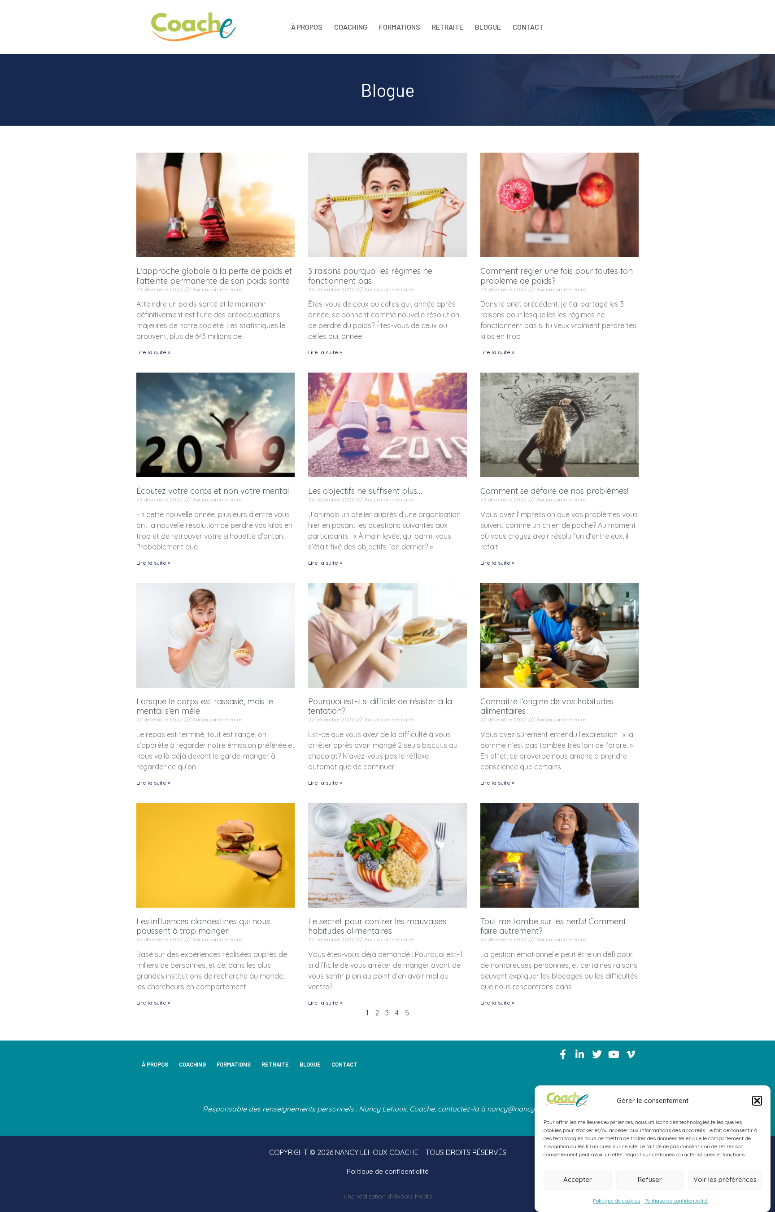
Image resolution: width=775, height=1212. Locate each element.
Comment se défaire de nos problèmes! (554, 491)
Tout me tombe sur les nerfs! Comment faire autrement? (553, 926)
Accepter (577, 1180)
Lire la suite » (153, 352)
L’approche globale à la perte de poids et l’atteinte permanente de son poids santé (214, 276)
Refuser (650, 1180)
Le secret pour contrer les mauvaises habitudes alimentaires (377, 926)
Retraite (447, 26)
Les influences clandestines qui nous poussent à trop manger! (203, 926)
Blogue (488, 26)
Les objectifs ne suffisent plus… (365, 491)
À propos (306, 26)
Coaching (350, 26)
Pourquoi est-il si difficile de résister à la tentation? (380, 706)
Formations (399, 26)
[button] (757, 1100)
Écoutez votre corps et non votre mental (212, 491)
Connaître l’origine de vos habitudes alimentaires (547, 706)
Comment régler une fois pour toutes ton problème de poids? (556, 276)
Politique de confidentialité (676, 1200)
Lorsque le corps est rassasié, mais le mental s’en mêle (204, 706)
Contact (528, 26)
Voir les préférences (725, 1180)
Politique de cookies (616, 1200)
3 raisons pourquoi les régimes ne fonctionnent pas (370, 276)
